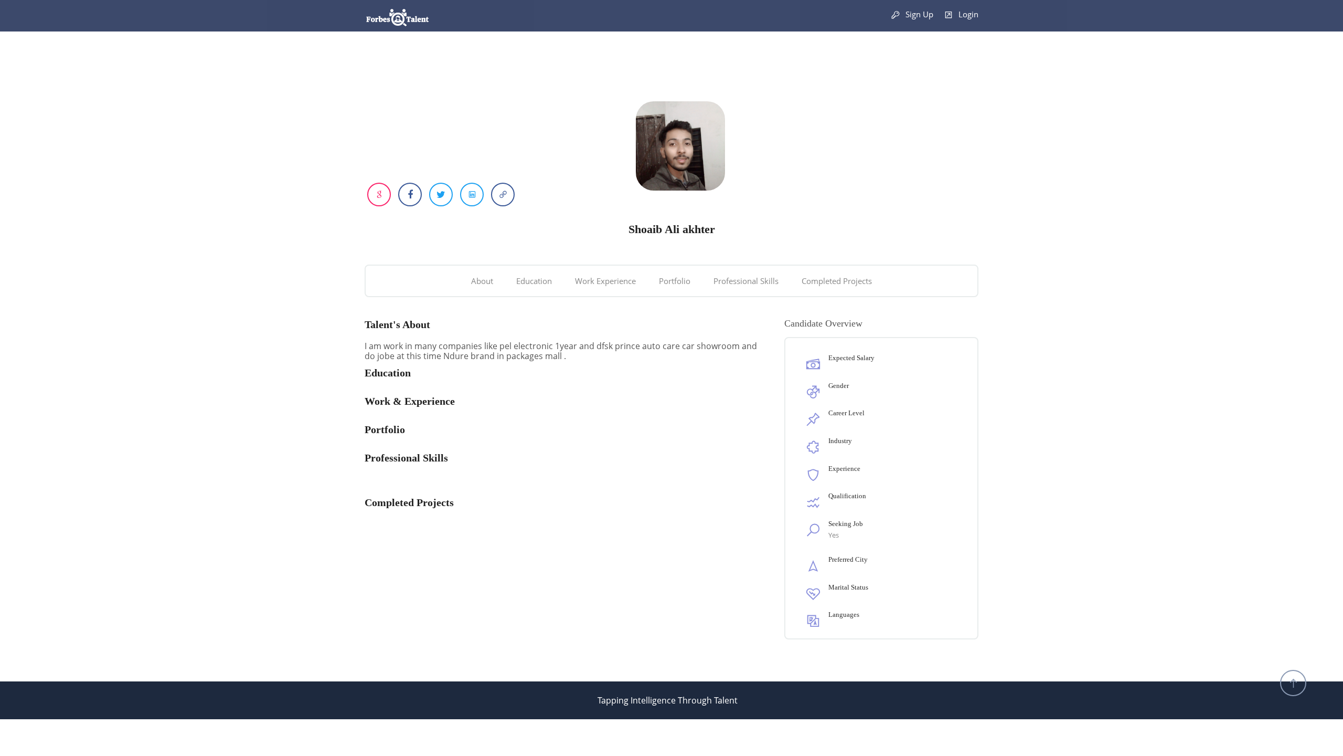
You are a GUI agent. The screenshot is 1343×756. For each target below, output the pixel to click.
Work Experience (605, 281)
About (482, 281)
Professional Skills (746, 281)
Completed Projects (837, 281)
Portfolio (674, 281)
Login (967, 14)
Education (534, 281)
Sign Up (918, 14)
